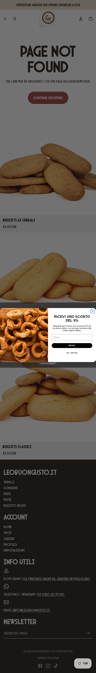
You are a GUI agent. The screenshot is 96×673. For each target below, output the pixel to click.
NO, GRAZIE (72, 353)
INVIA (72, 346)
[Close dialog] (92, 311)
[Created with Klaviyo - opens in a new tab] (48, 363)
